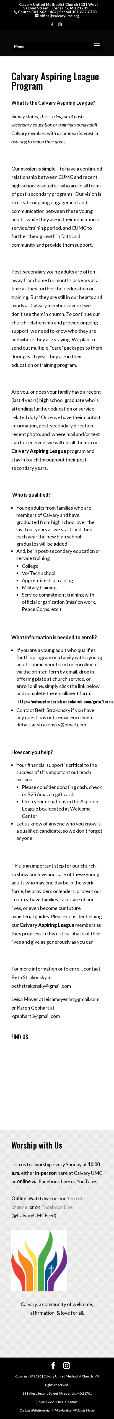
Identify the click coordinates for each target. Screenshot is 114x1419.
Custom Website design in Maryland (44, 1410)
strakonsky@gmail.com (61, 724)
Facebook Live (57, 1207)
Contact (71, 1402)
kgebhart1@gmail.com (35, 1016)
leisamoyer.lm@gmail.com (71, 999)
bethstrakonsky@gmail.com (41, 986)
